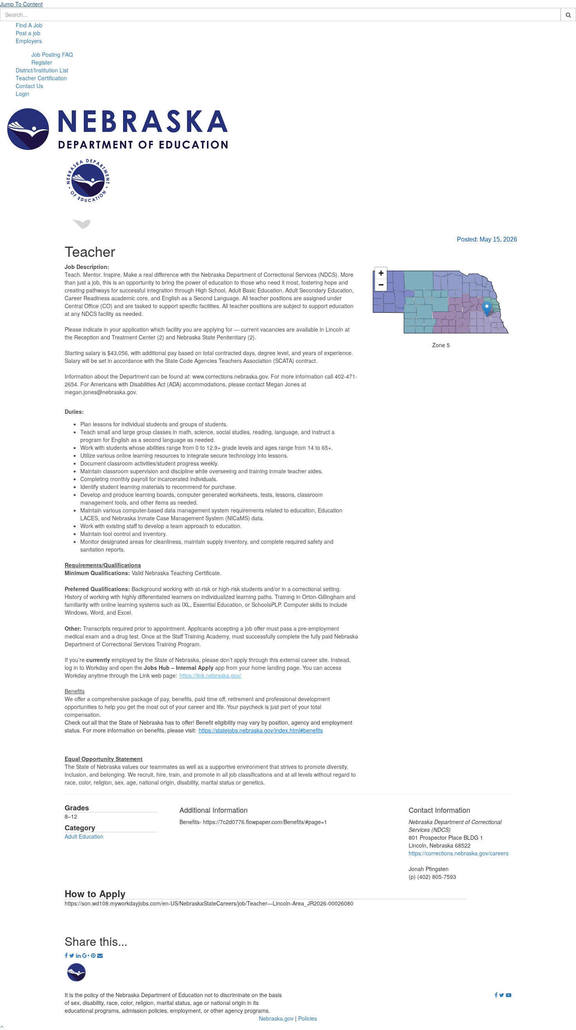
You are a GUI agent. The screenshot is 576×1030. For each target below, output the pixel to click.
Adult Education (84, 836)
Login (22, 93)
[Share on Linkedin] (79, 955)
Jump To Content (21, 4)
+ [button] (381, 273)
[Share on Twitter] (72, 955)
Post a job (28, 33)
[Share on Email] (100, 955)
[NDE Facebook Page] (496, 995)
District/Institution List (42, 70)
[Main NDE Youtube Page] (508, 995)
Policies (307, 1018)
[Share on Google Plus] (86, 955)
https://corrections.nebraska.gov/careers (459, 853)
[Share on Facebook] (67, 955)
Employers (29, 41)
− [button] (381, 285)
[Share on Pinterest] (94, 955)
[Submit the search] (568, 14)
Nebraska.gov (276, 1018)
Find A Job (29, 25)
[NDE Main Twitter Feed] (501, 995)
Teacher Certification (41, 78)
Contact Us (29, 86)
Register (41, 62)
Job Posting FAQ (52, 54)
